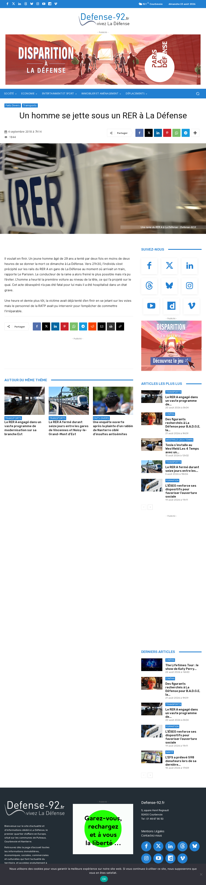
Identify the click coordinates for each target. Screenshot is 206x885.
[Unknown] (103, 59)
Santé (169, 752)
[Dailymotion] (50, 4)
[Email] (102, 326)
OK (104, 879)
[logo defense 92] (104, 19)
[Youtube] (44, 4)
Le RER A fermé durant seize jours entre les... (182, 469)
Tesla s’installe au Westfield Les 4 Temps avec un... (182, 448)
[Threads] (26, 4)
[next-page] (150, 507)
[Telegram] (186, 133)
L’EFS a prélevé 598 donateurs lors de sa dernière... (180, 761)
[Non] (201, 874)
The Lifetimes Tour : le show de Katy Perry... (182, 667)
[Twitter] (13, 4)
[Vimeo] (56, 4)
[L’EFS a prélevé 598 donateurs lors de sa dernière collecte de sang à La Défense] (151, 757)
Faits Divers (13, 105)
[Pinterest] (167, 133)
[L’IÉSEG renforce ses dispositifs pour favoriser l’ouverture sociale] (151, 485)
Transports (30, 105)
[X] (149, 133)
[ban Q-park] (103, 829)
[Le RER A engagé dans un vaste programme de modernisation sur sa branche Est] (24, 401)
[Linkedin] (19, 4)
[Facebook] (7, 4)
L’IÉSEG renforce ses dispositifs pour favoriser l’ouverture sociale (181, 491)
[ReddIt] (92, 326)
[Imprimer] (111, 326)
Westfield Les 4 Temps (179, 440)
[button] (197, 93)
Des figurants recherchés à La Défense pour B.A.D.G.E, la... (182, 424)
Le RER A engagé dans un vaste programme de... (181, 400)
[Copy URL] (120, 326)
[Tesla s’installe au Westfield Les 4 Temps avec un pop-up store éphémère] (151, 444)
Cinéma (170, 414)
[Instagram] (38, 4)
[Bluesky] (32, 4)
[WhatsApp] (176, 133)
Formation (172, 480)
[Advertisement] (77, 350)
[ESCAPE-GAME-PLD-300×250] (171, 346)
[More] (195, 133)
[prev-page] (143, 507)
